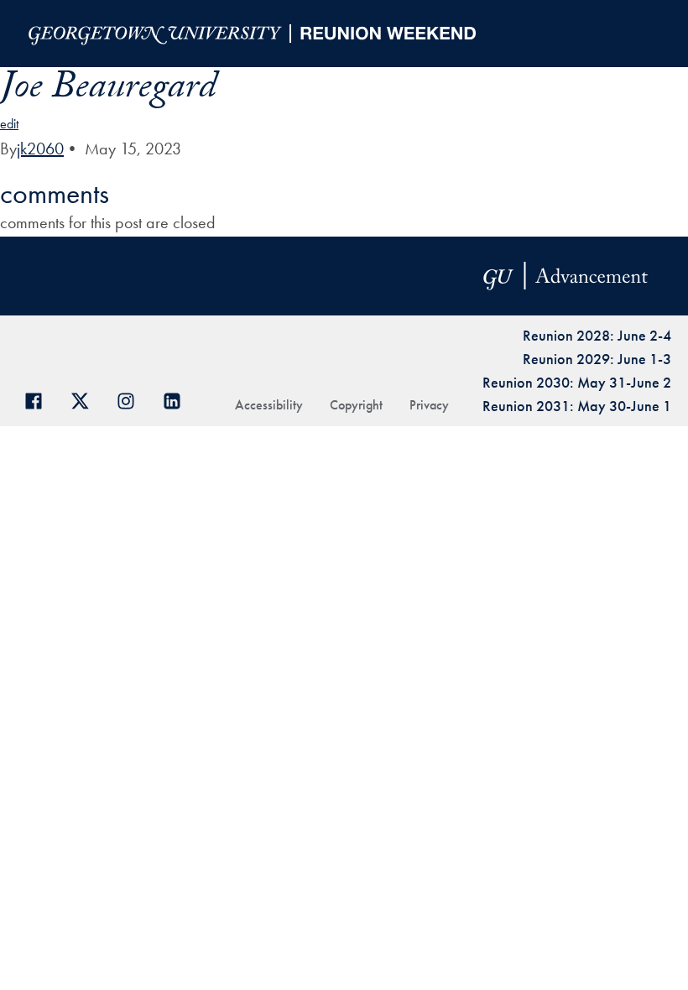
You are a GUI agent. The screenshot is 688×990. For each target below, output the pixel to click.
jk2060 (40, 148)
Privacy (429, 405)
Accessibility (269, 405)
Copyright (356, 405)
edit (9, 124)
